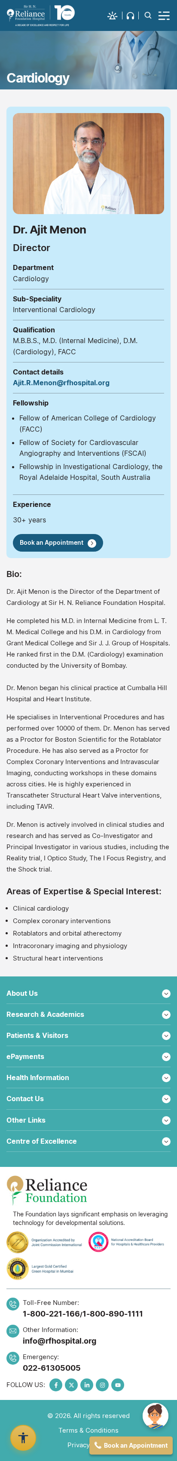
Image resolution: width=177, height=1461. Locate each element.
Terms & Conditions (88, 1430)
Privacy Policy (88, 1445)
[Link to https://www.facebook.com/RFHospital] (55, 1384)
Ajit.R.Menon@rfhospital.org (61, 382)
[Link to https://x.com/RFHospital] (71, 1384)
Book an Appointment (51, 542)
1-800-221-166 (51, 1313)
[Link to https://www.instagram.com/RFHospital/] (102, 1384)
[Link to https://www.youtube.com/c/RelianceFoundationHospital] (117, 1384)
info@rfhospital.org (59, 1340)
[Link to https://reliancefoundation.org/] (88, 1191)
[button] (114, 15)
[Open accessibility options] (23, 1438)
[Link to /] (40, 15)
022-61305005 (52, 1367)
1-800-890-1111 (112, 1313)
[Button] (164, 15)
